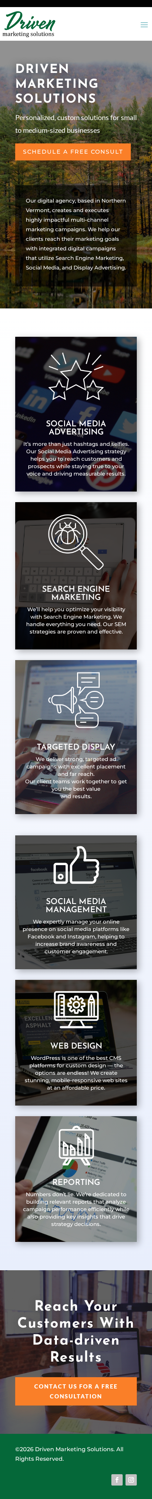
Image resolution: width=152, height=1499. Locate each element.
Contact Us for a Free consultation (76, 1391)
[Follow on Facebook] (117, 1480)
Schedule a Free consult (73, 151)
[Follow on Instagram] (131, 1480)
